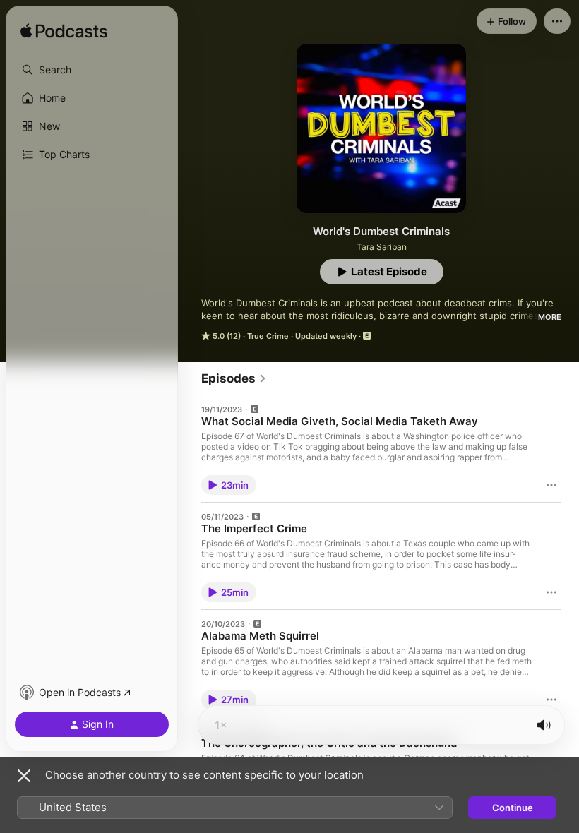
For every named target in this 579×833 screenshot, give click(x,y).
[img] (63, 32)
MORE (549, 317)
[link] (234, 378)
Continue (512, 807)
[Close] (24, 775)
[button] (92, 70)
